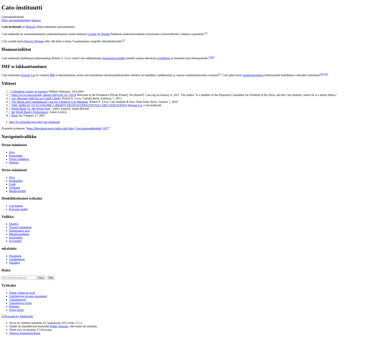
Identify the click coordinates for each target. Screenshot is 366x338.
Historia (14, 162)
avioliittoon (163, 58)
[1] (205, 33)
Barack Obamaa (34, 41)
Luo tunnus (16, 205)
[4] (212, 57)
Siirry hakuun (32, 20)
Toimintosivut (17, 299)
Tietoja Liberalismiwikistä (24, 333)
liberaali (30, 26)
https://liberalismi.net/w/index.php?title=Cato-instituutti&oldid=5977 (68, 128)
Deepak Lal (28, 75)
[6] (320, 74)
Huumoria (15, 255)
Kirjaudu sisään (18, 209)
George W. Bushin (98, 34)
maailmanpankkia (253, 75)
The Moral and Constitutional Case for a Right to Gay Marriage (49, 101)
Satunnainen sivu (19, 230)
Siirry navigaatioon (13, 20)
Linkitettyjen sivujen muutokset (28, 296)
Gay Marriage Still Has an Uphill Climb (35, 98)
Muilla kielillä (17, 191)
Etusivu (13, 223)
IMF (52, 75)
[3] (210, 57)
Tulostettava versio (20, 303)
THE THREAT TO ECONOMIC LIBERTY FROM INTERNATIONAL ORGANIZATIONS (69, 105)
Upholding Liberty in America (29, 91)
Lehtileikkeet (17, 259)
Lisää (12, 184)
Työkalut (14, 187)
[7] (323, 74)
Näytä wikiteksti (19, 159)
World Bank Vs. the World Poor (30, 108)
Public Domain (59, 326)
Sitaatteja (14, 262)
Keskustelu (15, 155)
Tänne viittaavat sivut (22, 292)
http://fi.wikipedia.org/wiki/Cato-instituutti (34, 122)
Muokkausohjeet (19, 234)
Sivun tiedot (16, 310)
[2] (123, 40)
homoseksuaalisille (114, 58)
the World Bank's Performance (29, 112)
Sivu (12, 152)
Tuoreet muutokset (20, 227)
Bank (14, 115)
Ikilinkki (14, 306)
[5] (219, 74)
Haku (6, 270)
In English (15, 241)
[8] (326, 74)
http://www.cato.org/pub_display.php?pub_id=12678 (44, 95)
